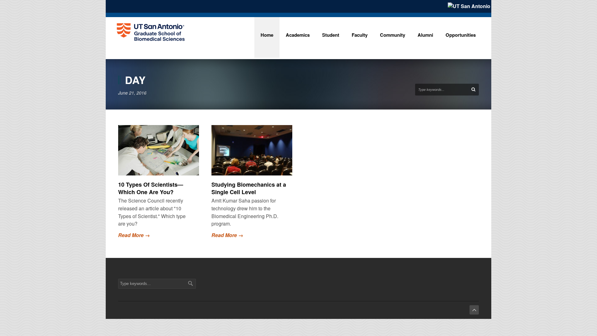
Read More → (134, 235)
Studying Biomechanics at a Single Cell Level (248, 188)
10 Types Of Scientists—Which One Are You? (150, 188)
